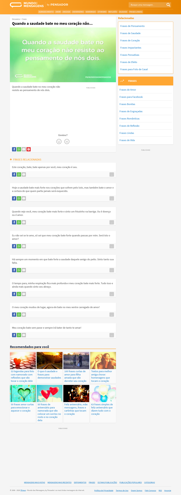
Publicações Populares (130, 482)
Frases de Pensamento (132, 26)
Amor (58, 11)
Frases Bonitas (127, 104)
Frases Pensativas (129, 54)
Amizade (66, 11)
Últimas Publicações (107, 482)
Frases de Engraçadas (131, 111)
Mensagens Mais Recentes (59, 482)
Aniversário (78, 11)
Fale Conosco (150, 490)
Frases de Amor (127, 89)
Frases (92, 482)
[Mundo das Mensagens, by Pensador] (49, 5)
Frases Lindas (135, 11)
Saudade (123, 11)
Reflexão (112, 11)
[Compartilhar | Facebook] (14, 149)
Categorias (149, 482)
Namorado (91, 11)
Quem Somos (136, 490)
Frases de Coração (130, 40)
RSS (160, 490)
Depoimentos (80, 482)
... (112, 174)
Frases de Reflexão (129, 125)
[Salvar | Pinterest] (28, 149)
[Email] (24, 149)
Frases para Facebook (131, 96)
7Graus (23, 490)
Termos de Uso (122, 490)
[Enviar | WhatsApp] (19, 149)
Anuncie (167, 490)
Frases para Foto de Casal (134, 69)
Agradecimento (46, 11)
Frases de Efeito (128, 62)
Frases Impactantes (130, 47)
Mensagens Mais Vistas (34, 482)
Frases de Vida (127, 140)
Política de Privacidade (103, 490)
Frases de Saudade (130, 33)
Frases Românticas (129, 118)
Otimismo (102, 11)
